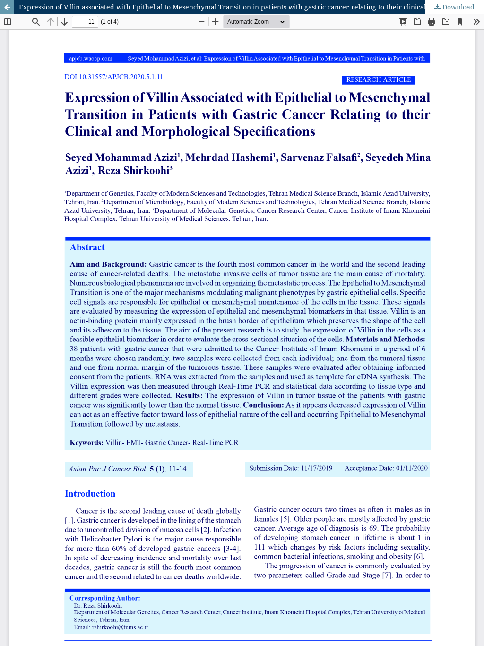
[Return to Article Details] (7, 7)
